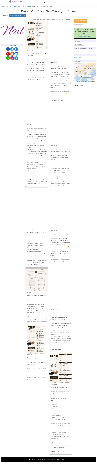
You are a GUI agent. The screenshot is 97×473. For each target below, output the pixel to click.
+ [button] (76, 65)
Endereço (6, 15)
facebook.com (77, 57)
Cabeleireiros (29, 6)
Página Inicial (46, 2)
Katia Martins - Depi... (85, 76)
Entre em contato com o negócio (18, 15)
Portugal (12, 6)
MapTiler (82, 81)
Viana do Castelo (20, 6)
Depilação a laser (79, 44)
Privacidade (51, 459)
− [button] (76, 67)
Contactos (33, 459)
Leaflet (78, 81)
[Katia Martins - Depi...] (85, 73)
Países (61, 2)
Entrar (64, 459)
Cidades (54, 2)
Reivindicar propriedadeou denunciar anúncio (80, 21)
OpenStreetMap (88, 81)
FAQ (58, 459)
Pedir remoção (78, 25)
